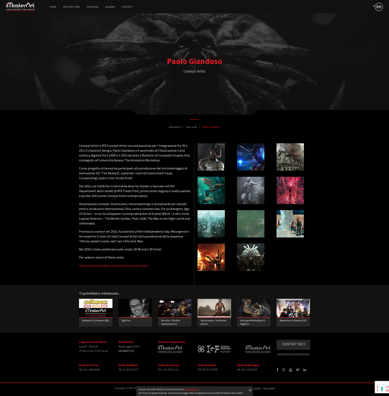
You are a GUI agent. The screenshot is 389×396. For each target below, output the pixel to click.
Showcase (92, 6)
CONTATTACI (293, 344)
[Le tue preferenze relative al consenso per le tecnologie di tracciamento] (382, 389)
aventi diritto (254, 388)
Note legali (269, 388)
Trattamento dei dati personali (293, 353)
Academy (110, 6)
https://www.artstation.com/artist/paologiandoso (113, 265)
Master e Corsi (71, 6)
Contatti (127, 6)
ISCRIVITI (125, 351)
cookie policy (192, 389)
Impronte (191, 127)
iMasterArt (175, 127)
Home (53, 6)
